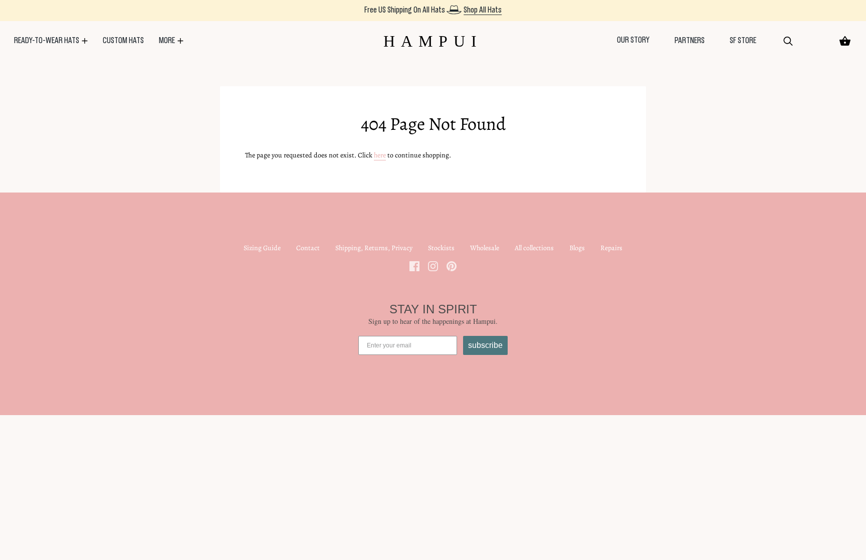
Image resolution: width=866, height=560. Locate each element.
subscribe (485, 345)
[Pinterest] (452, 265)
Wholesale (484, 248)
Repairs (611, 248)
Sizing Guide (262, 248)
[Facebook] (414, 265)
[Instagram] (433, 265)
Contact (308, 248)
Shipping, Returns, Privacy (373, 248)
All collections (534, 248)
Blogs (577, 248)
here (380, 155)
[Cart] (845, 41)
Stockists (441, 248)
